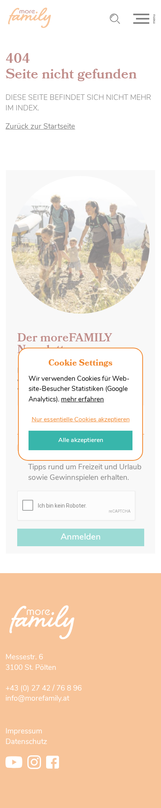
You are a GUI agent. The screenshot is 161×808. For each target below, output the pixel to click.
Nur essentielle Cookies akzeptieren (81, 420)
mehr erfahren (82, 399)
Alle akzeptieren (80, 440)
